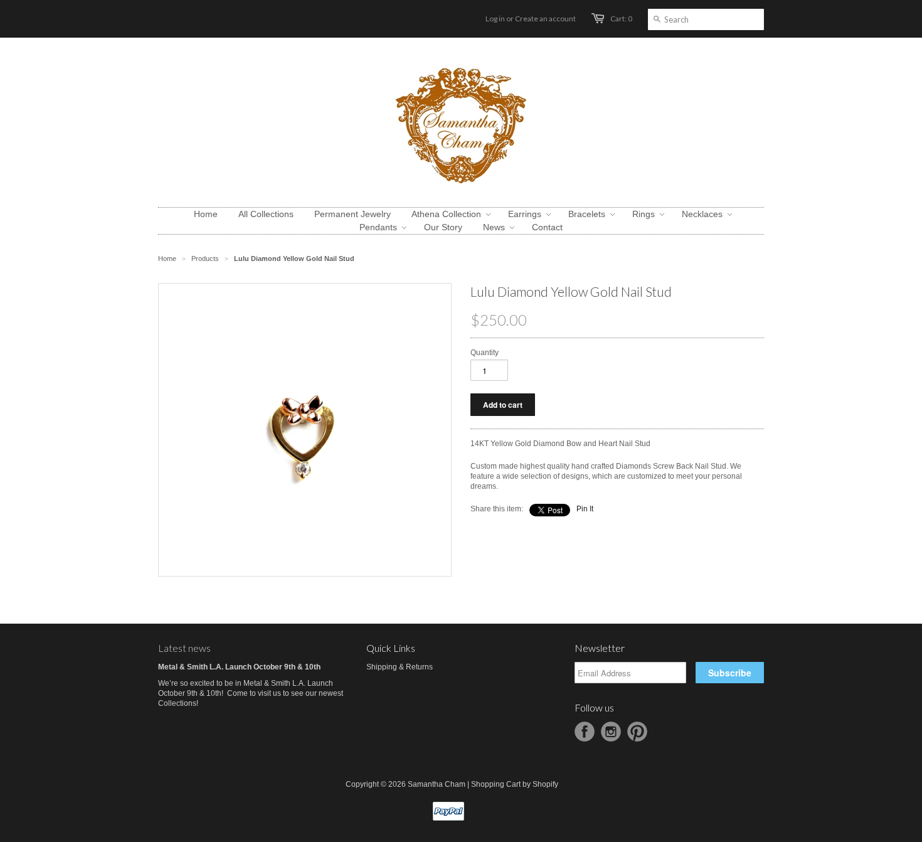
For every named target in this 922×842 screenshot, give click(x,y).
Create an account (545, 18)
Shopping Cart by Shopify (514, 784)
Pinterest (637, 732)
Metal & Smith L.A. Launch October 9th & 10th (239, 667)
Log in (495, 18)
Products (205, 258)
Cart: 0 (621, 18)
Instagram (611, 732)
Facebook (585, 732)
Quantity (484, 352)
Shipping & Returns (399, 667)
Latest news (184, 648)
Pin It (584, 508)
